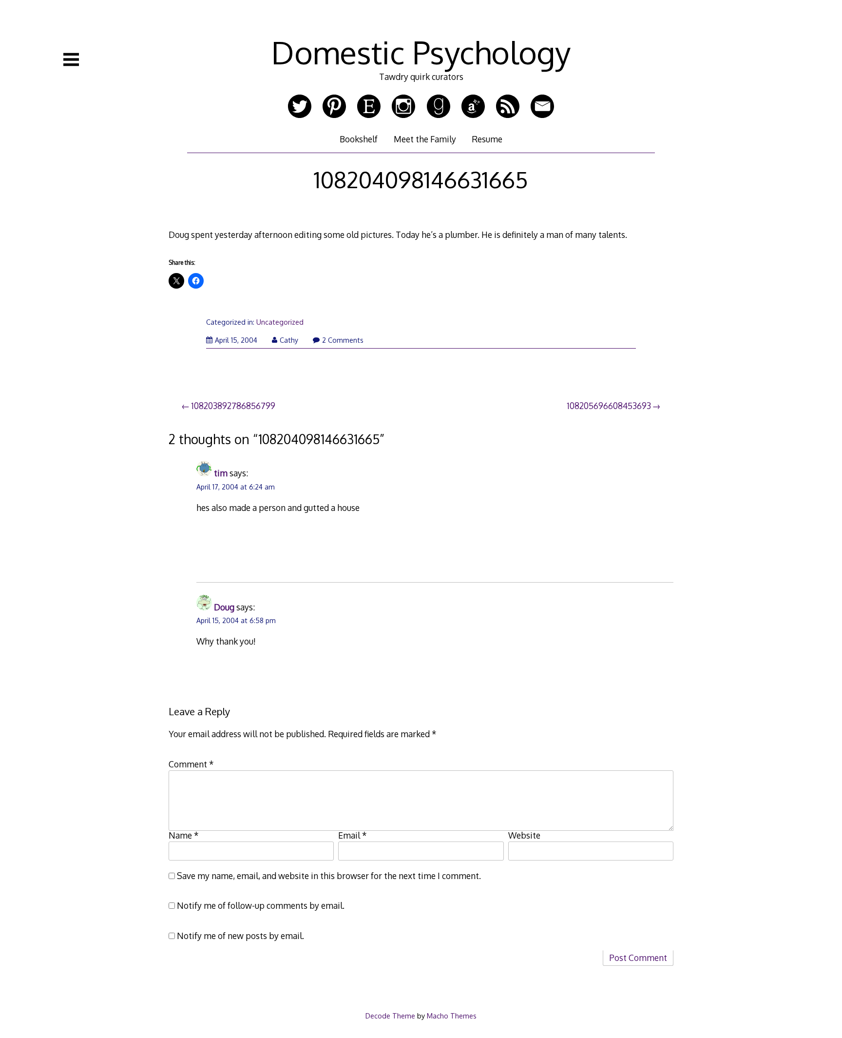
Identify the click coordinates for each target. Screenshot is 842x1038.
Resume (487, 139)
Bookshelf (359, 139)
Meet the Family (425, 139)
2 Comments (343, 340)
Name (184, 835)
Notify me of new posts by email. (240, 935)
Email (352, 835)
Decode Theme (390, 1015)
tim (221, 473)
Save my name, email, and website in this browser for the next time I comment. (329, 875)
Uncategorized (280, 322)
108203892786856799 (233, 405)
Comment (191, 764)
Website (524, 835)
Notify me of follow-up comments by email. (260, 905)
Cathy (289, 340)
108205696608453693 (609, 405)
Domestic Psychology (421, 52)
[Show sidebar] (71, 59)
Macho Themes (452, 1015)
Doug (224, 607)
